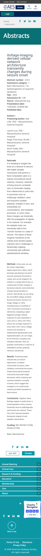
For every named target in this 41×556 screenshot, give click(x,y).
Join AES (12, 453)
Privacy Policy (19, 545)
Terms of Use (12, 542)
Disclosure (27, 542)
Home (6, 21)
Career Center (9, 2)
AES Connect (22, 2)
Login (7, 14)
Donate (20, 7)
